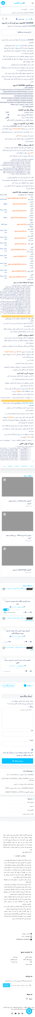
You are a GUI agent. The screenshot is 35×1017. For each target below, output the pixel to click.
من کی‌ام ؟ (14, 962)
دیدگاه (31, 707)
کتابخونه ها (31, 810)
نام (32, 730)
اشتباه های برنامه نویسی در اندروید (24, 784)
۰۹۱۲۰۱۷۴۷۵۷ (25, 936)
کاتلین (20, 906)
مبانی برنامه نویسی (28, 814)
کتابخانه (17, 466)
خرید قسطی (14, 959)
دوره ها (15, 957)
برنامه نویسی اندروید (25, 884)
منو (4, 466)
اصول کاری (30, 802)
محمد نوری (13, 607)
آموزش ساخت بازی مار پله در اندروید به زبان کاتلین (17, 661)
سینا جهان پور (12, 666)
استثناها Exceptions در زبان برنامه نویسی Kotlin (19, 788)
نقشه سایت (28, 964)
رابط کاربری (24, 466)
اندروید (17, 45)
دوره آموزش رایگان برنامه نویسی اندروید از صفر (17, 602)
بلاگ (31, 962)
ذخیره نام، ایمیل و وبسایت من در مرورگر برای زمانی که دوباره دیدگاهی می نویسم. (18, 754)
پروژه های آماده (27, 959)
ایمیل (31, 740)
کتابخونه (10, 466)
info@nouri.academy (23, 939)
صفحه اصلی (28, 957)
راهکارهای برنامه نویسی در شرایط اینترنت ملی (20, 774)
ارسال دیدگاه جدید (8, 685)
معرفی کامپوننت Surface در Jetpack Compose (20, 792)
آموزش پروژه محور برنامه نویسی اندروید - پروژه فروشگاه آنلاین (17, 632)
